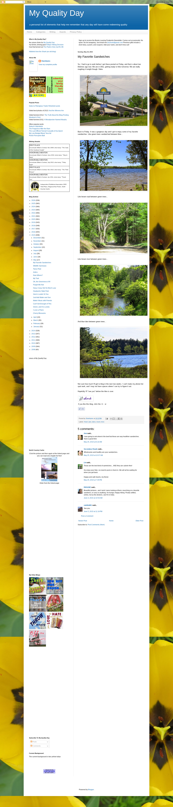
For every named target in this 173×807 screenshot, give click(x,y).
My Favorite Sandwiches (42, 263)
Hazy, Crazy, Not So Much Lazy (44, 288)
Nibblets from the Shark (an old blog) (42, 52)
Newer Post (82, 521)
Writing (52, 32)
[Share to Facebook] (118, 418)
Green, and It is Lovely (41, 307)
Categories (40, 32)
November (37, 241)
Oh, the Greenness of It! (41, 282)
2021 (33, 216)
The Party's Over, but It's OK (54, 47)
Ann (85, 433)
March (35, 320)
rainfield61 (88, 505)
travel (98, 422)
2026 (33, 200)
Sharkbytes (45, 61)
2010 (33, 343)
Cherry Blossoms (39, 313)
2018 (33, 226)
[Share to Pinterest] (121, 418)
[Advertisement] (37, 404)
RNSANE (87, 487)
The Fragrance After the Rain (39, 129)
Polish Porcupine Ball (37, 136)
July (35, 254)
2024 (33, 207)
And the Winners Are (56, 111)
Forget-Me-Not (38, 285)
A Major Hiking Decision (55, 45)
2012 (33, 337)
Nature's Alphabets (36, 126)
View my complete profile (48, 64)
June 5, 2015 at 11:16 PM (93, 511)
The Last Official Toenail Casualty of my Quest (46, 131)
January (36, 327)
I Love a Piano (38, 310)
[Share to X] (116, 418)
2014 (33, 331)
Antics (35, 272)
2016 (33, 232)
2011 (33, 340)
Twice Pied (37, 269)
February (36, 323)
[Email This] (111, 418)
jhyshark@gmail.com (115, 42)
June (35, 257)
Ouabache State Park (41, 291)
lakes (94, 422)
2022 (33, 213)
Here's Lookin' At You (41, 294)
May (35, 260)
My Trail (36, 278)
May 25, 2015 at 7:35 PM (93, 480)
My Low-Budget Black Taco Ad (40, 133)
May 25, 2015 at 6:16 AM (93, 442)
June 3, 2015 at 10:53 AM (93, 498)
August (36, 250)
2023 (33, 210)
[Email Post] (106, 418)
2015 (33, 235)
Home (29, 32)
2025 (33, 203)
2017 (33, 229)
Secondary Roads (91, 449)
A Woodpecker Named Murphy (55, 120)
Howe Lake (87, 422)
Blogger (91, 790)
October (36, 244)
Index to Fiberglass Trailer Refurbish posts (44, 106)
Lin (85, 463)
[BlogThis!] (113, 418)
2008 (33, 350)
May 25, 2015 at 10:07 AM (93, 455)
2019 (33, 222)
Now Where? (38, 275)
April (35, 317)
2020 (33, 219)
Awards (62, 32)
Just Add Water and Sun (42, 297)
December (37, 238)
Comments (36, 746)
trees (102, 422)
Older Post (139, 521)
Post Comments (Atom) (96, 525)
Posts (34, 742)
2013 (33, 334)
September (37, 247)
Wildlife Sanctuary (39, 266)
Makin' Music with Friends (42, 300)
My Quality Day (56, 13)
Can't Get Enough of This (42, 304)
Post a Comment (87, 516)
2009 (33, 346)
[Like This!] (81, 410)
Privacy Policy (76, 32)
